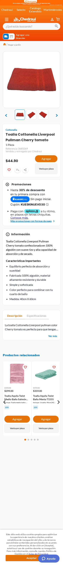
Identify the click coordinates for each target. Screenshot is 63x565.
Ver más (52, 335)
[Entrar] (52, 19)
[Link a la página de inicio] (4, 44)
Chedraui (7, 9)
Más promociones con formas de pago (31, 221)
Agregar (46, 158)
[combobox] (31, 26)
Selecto (21, 9)
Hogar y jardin (14, 44)
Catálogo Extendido (35, 9)
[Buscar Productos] (56, 26)
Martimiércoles (53, 9)
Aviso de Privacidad (38, 554)
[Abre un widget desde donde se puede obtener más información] (48, 559)
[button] (6, 19)
